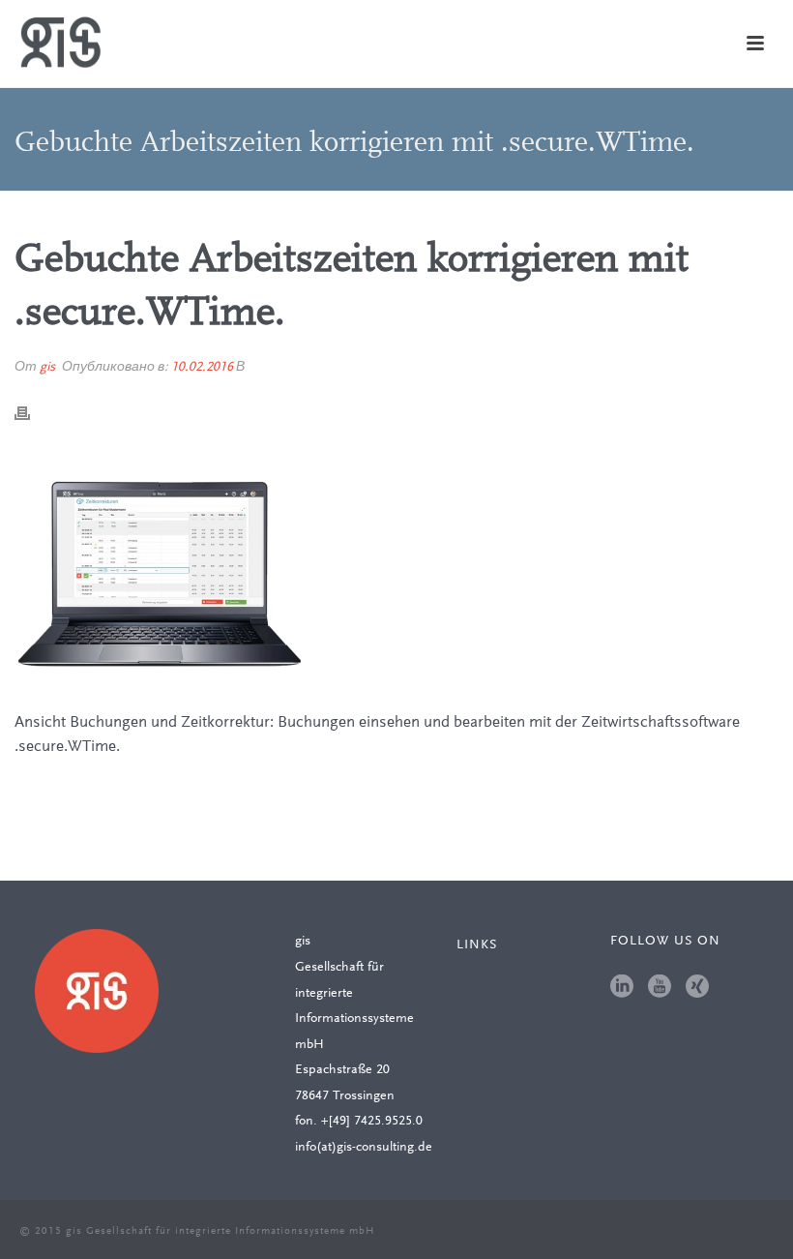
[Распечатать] (32, 414)
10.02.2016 (202, 368)
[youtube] (659, 988)
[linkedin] (621, 988)
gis (47, 368)
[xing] (697, 988)
